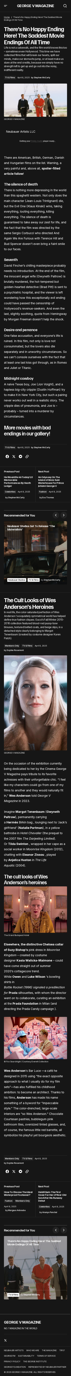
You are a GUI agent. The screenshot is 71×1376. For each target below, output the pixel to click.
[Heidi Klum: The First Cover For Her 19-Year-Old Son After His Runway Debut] (51, 1199)
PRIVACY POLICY (12, 1361)
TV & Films (10, 77)
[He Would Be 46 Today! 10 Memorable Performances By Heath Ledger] (20, 484)
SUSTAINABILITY (26, 1356)
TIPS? (62, 1350)
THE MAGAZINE (49, 1350)
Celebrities (10, 491)
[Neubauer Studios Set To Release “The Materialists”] (35, 552)
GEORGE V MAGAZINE (35, 6)
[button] (6, 6)
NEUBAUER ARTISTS (14, 1350)
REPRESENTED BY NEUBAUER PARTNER (47, 1367)
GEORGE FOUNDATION (15, 1367)
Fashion (42, 491)
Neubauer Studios (16, 580)
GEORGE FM (9, 1356)
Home (7, 17)
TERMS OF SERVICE (46, 1356)
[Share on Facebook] (7, 456)
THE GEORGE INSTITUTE (35, 1361)
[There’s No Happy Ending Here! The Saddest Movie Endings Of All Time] (35, 1267)
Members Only (12, 645)
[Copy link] (27, 456)
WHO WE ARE (32, 1350)
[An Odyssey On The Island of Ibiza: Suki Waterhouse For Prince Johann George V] (51, 484)
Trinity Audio (37, 141)
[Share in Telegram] (20, 456)
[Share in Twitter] (14, 456)
